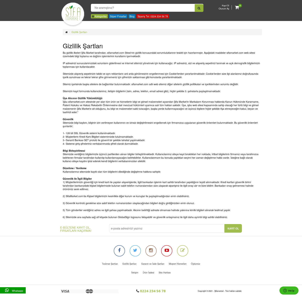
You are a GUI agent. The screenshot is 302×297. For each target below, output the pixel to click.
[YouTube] (166, 250)
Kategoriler (100, 16)
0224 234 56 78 (152, 290)
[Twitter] (135, 250)
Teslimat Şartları (110, 263)
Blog (132, 16)
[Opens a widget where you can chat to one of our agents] (289, 291)
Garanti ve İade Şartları (152, 263)
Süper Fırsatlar (118, 16)
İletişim (134, 272)
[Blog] (182, 250)
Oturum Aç (224, 8)
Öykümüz (195, 263)
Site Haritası (165, 272)
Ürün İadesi (148, 272)
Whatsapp (17, 290)
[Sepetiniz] (237, 8)
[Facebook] (119, 250)
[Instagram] (151, 250)
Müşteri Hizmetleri (177, 263)
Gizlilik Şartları (79, 32)
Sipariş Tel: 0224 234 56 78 (153, 16)
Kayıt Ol (225, 5)
